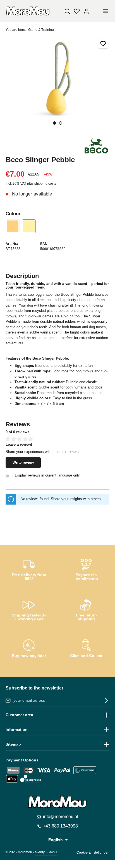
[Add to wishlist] (103, 43)
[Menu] (105, 11)
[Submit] (105, 701)
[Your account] (86, 11)
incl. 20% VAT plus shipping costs (31, 183)
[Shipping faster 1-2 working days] (28, 608)
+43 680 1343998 (60, 826)
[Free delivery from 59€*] (28, 568)
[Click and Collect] (86, 649)
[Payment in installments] (86, 568)
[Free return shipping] (86, 608)
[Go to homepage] (28, 11)
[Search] (67, 11)
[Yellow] (29, 226)
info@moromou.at (60, 816)
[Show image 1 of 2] (54, 123)
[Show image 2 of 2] (60, 123)
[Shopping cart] (96, 11)
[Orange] (13, 226)
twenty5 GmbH (46, 852)
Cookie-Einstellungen (92, 852)
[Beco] (96, 146)
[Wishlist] (77, 11)
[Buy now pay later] (28, 649)
